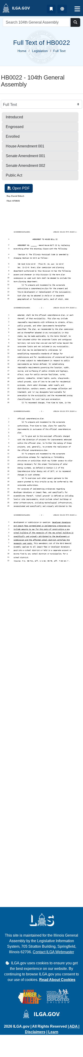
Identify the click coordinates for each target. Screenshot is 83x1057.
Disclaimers (35, 1032)
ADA (73, 1026)
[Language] (62, 9)
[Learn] (51, 9)
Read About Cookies (57, 980)
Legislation (40, 51)
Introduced (14, 117)
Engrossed (15, 127)
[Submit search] (75, 22)
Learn (53, 1032)
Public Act (14, 175)
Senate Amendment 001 (25, 156)
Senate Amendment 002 (25, 166)
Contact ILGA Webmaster (53, 952)
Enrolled (13, 136)
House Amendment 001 (25, 146)
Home (22, 51)
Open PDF (20, 188)
